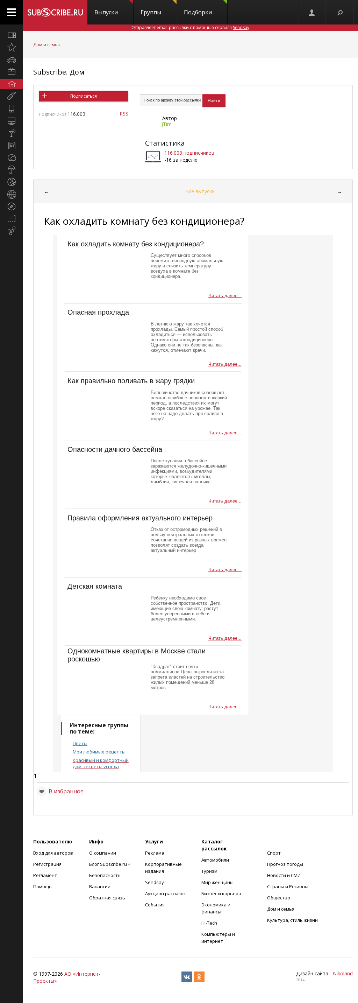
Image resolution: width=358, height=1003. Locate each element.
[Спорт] (11, 182)
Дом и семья (46, 45)
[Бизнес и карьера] (11, 71)
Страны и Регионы (287, 886)
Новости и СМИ (284, 875)
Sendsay (154, 882)
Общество (278, 898)
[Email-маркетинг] (11, 231)
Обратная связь (107, 898)
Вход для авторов (53, 853)
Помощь (42, 886)
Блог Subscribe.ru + (110, 864)
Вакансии (99, 886)
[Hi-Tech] (11, 108)
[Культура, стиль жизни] (11, 133)
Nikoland (343, 973)
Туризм (209, 871)
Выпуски (106, 12)
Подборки (198, 12)
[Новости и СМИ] (11, 145)
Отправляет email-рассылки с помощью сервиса (190, 27)
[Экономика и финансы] (11, 218)
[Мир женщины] (11, 96)
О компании (102, 853)
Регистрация (47, 864)
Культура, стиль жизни (292, 920)
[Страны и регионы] (11, 194)
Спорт (274, 853)
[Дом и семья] (11, 84)
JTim (167, 124)
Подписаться (83, 96)
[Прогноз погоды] (11, 169)
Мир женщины (217, 882)
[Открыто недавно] (11, 47)
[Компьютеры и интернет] (11, 120)
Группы (151, 12)
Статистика (165, 143)
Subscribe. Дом (58, 72)
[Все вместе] (11, 35)
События (155, 905)
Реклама (154, 853)
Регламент (45, 875)
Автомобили (215, 860)
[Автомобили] (11, 59)
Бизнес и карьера (221, 893)
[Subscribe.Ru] (55, 12)
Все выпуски (200, 191)
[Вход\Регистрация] (312, 12)
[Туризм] (11, 206)
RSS (124, 113)
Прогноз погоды (285, 864)
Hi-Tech (209, 923)
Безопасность (105, 875)
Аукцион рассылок (165, 893)
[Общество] (11, 157)
